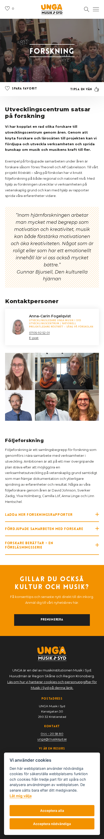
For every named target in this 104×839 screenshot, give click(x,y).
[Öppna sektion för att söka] (86, 9)
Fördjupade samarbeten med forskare (44, 528)
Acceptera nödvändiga (52, 824)
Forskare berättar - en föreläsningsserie (29, 545)
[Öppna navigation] (96, 9)
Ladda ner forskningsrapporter (38, 514)
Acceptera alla (52, 811)
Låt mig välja (21, 796)
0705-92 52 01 (39, 333)
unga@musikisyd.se (52, 739)
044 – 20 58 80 (52, 734)
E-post (34, 338)
